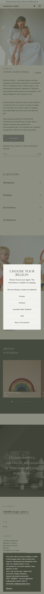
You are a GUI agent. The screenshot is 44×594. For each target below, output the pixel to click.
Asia (22, 316)
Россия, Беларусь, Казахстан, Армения (22, 290)
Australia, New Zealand (22, 309)
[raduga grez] (10, 6)
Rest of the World (22, 323)
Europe (22, 296)
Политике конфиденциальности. (18, 584)
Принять (9, 588)
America (22, 303)
